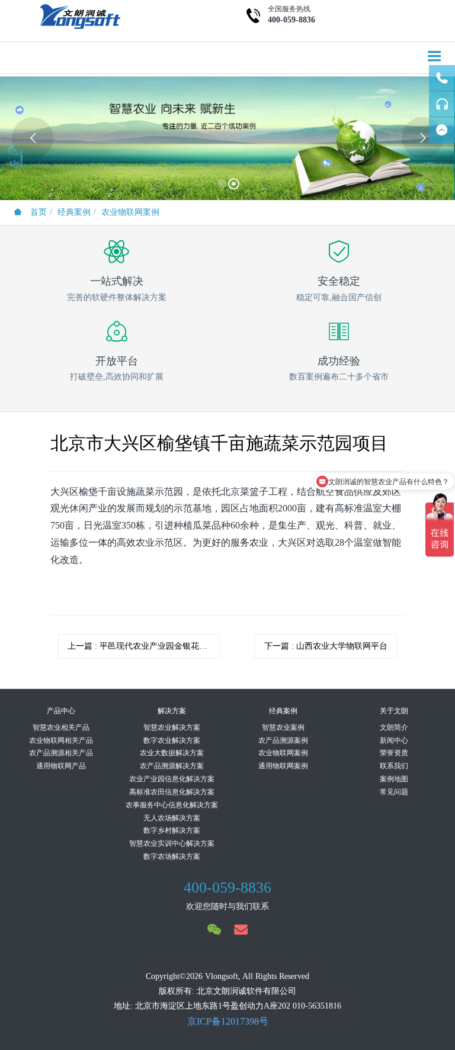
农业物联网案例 (130, 212)
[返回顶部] (442, 130)
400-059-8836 (291, 19)
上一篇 (144, 646)
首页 (37, 212)
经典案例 (74, 212)
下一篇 (325, 646)
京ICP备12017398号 (227, 1021)
